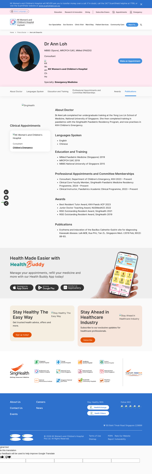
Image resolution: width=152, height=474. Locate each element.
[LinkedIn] (135, 406)
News (39, 408)
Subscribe (87, 340)
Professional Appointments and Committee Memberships (87, 91)
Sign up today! (22, 335)
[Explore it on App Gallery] (72, 287)
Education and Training (58, 91)
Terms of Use (95, 436)
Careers (40, 402)
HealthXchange (100, 407)
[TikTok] (139, 406)
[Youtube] (126, 406)
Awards (117, 91)
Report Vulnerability (117, 439)
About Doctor (16, 91)
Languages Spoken (35, 91)
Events (14, 414)
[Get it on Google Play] (47, 287)
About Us (15, 402)
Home (12, 32)
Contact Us (16, 408)
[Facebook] (122, 406)
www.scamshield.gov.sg (49, 6)
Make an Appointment (130, 61)
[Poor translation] (8, 457)
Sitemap (92, 439)
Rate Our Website (122, 436)
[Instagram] (131, 406)
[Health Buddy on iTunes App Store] (21, 287)
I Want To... (132, 25)
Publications (130, 91)
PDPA (110, 436)
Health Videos (100, 413)
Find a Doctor (21, 32)
